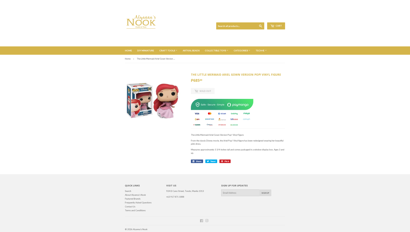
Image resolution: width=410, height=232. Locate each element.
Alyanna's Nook (140, 229)
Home (128, 50)
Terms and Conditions (135, 210)
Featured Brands (132, 198)
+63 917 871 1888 (175, 197)
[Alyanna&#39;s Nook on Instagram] (207, 221)
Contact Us (130, 206)
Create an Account (277, 19)
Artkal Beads (191, 50)
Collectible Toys (215, 50)
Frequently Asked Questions (138, 202)
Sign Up (265, 193)
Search (128, 191)
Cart (278, 25)
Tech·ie (260, 50)
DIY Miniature (145, 50)
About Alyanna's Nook (135, 195)
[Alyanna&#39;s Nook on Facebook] (201, 221)
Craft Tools (167, 50)
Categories (241, 50)
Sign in (263, 19)
